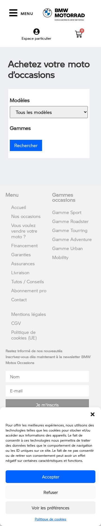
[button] (92, 414)
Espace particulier (36, 38)
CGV (16, 323)
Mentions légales (28, 314)
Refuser (50, 492)
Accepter (50, 477)
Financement (24, 245)
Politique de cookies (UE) (24, 335)
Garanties (21, 254)
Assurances (23, 263)
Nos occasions (26, 216)
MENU (27, 13)
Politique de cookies (50, 519)
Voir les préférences (50, 508)
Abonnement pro (28, 290)
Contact (19, 299)
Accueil (18, 207)
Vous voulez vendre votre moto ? (24, 231)
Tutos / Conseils (27, 281)
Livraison (20, 272)
